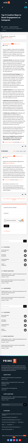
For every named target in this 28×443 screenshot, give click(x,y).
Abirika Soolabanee (10, 163)
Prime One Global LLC (9, 435)
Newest (21, 151)
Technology (3, 254)
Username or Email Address (10, 207)
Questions (6, 26)
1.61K (12, 43)
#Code (4, 424)
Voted (17, 151)
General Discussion (5, 250)
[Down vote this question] (26, 146)
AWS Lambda (21, 422)
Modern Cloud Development (8, 429)
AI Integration (10, 424)
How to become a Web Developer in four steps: (11, 419)
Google (2, 264)
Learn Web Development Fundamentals (10, 417)
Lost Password (7, 231)
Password (6, 213)
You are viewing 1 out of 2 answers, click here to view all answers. (14, 199)
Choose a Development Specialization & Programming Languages (12, 414)
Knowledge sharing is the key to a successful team (11, 377)
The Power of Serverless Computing (9, 422)
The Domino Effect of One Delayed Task (9, 388)
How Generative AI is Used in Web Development (11, 427)
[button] (25, 7)
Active (14, 151)
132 (14, 156)
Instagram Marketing (13, 26)
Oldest (24, 151)
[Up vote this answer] (22, 194)
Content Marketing (5, 259)
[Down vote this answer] (26, 194)
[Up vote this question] (22, 146)
